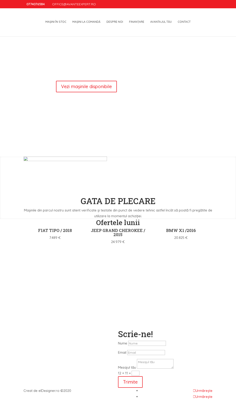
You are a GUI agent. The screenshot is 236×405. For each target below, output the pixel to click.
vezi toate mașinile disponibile (118, 250)
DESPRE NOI (114, 21)
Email (122, 352)
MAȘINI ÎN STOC (55, 21)
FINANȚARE (136, 21)
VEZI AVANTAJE (71, 150)
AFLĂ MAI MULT (165, 150)
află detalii (118, 277)
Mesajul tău (127, 367)
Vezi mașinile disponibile (119, 75)
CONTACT (184, 21)
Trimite (130, 382)
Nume (122, 343)
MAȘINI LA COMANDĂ (86, 21)
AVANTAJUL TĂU (161, 21)
